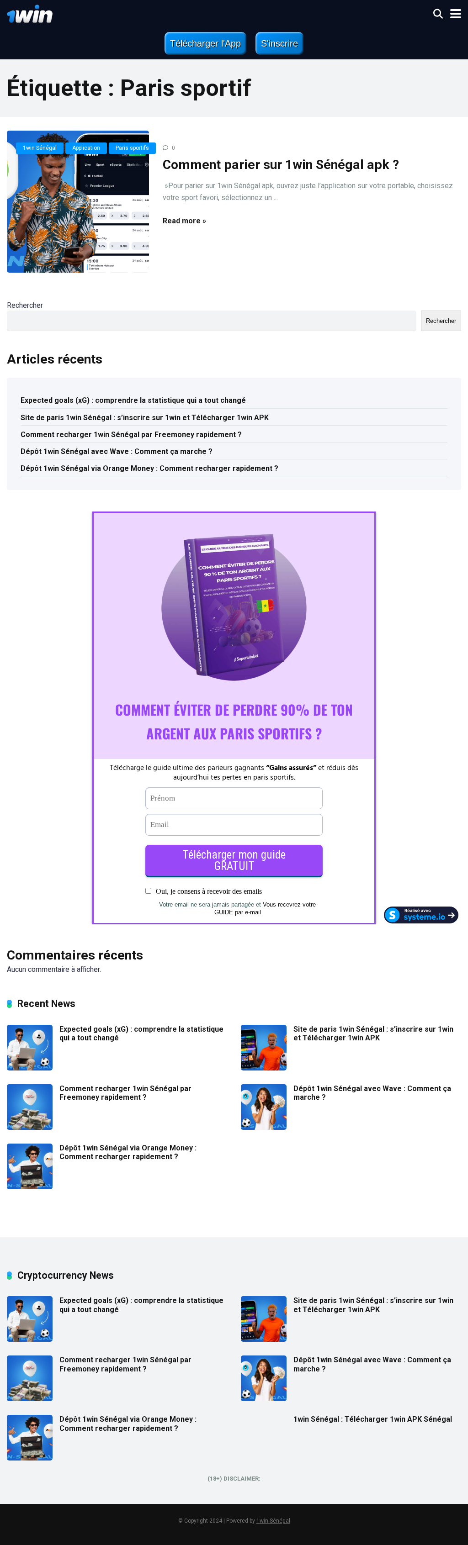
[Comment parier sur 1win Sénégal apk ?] (78, 202)
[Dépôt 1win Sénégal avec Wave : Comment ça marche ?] (264, 1127)
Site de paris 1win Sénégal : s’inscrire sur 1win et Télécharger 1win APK (146, 417)
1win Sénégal (40, 148)
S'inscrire (279, 43)
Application (86, 148)
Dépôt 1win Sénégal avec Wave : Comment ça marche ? (117, 451)
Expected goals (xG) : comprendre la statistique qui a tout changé (133, 400)
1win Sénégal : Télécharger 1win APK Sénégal (372, 1419)
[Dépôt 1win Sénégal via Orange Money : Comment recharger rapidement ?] (30, 1186)
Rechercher (25, 305)
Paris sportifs (132, 148)
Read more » (184, 220)
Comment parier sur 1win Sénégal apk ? (281, 164)
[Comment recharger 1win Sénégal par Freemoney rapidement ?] (30, 1127)
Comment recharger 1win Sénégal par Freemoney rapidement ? (131, 434)
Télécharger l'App (205, 43)
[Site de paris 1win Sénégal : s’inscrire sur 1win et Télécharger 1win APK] (264, 1068)
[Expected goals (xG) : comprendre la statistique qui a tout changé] (30, 1068)
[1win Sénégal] (30, 12)
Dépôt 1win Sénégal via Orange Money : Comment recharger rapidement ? (149, 468)
